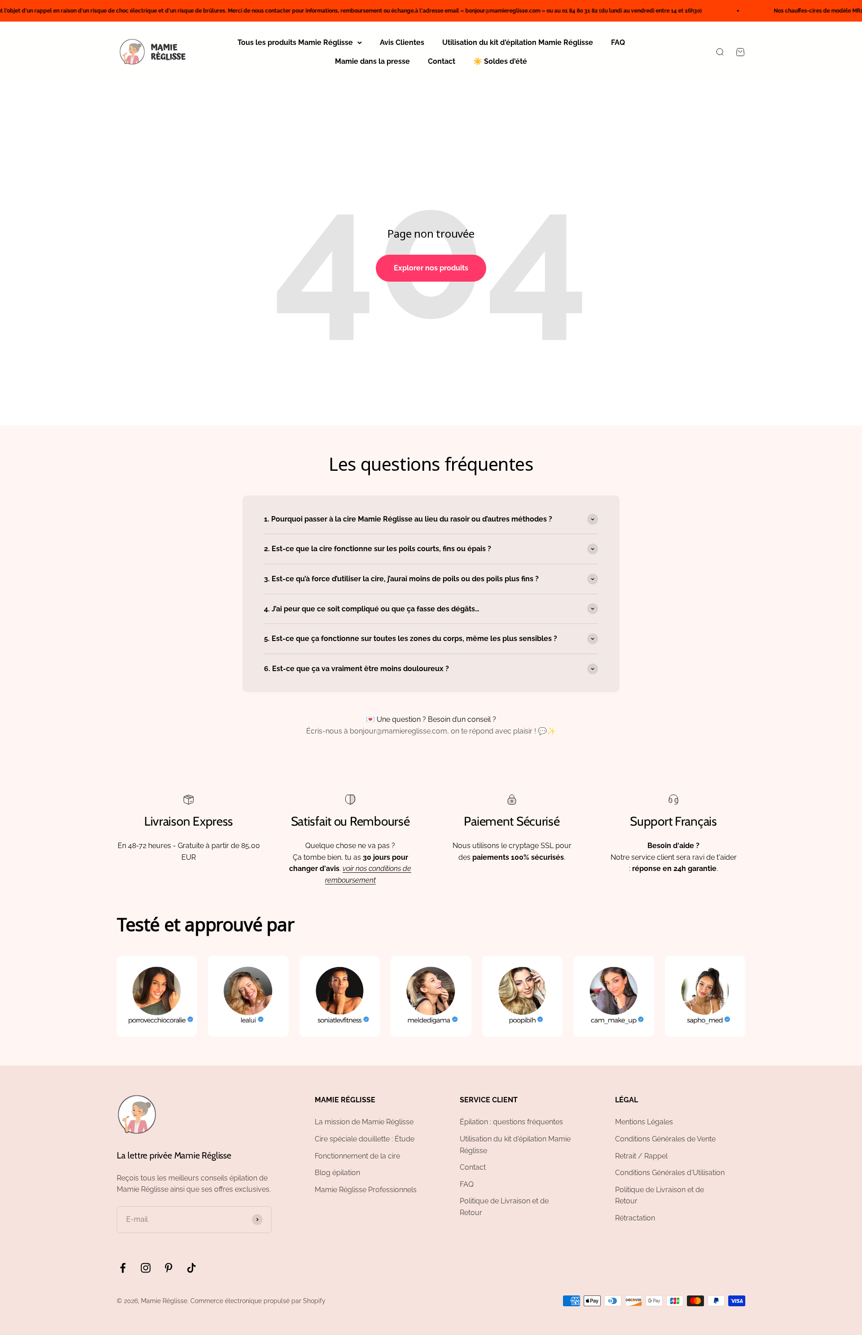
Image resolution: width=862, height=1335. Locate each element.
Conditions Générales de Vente (665, 1139)
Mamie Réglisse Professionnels (366, 1189)
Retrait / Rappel (641, 1156)
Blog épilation (337, 1172)
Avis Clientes (402, 42)
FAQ (618, 42)
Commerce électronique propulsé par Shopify (257, 1300)
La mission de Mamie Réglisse (364, 1122)
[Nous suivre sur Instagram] (146, 1268)
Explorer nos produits (431, 268)
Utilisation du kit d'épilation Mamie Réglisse (517, 42)
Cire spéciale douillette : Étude (364, 1139)
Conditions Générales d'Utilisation (670, 1172)
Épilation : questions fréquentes (511, 1122)
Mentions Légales (644, 1122)
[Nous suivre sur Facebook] (123, 1268)
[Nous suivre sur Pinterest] (169, 1268)
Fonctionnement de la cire (357, 1156)
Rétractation (635, 1218)
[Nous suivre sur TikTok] (191, 1268)
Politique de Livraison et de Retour (504, 1207)
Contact (441, 61)
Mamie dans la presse (372, 61)
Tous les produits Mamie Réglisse (295, 42)
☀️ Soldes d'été (500, 61)
